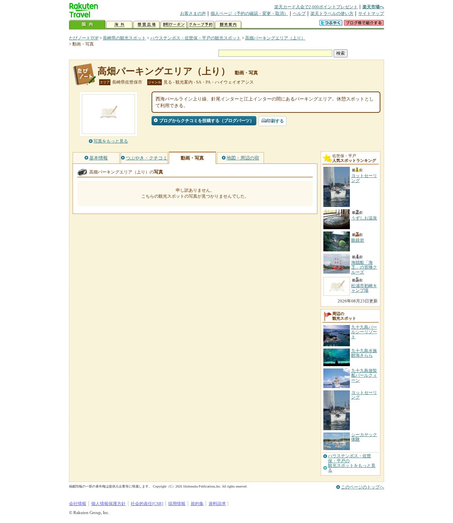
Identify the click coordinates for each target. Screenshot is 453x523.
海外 (119, 25)
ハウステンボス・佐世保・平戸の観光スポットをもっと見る (351, 463)
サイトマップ (371, 13)
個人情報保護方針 (108, 503)
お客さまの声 (193, 13)
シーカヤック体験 (364, 437)
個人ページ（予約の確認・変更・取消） (249, 13)
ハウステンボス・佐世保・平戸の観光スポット (195, 37)
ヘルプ (299, 13)
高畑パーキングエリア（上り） (275, 37)
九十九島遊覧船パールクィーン (364, 375)
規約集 (197, 503)
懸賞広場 (146, 25)
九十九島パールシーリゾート (364, 332)
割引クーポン (174, 25)
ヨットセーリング (364, 395)
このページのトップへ (362, 487)
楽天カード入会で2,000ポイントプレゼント (316, 6)
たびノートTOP (83, 37)
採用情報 (176, 503)
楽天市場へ (373, 6)
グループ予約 (201, 25)
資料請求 (217, 503)
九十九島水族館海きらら (364, 353)
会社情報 (77, 503)
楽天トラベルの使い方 (332, 13)
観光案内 (228, 25)
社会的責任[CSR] (147, 503)
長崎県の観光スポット (124, 37)
